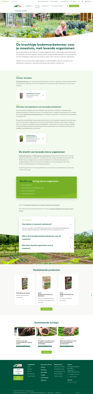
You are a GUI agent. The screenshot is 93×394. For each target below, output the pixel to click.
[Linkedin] (75, 382)
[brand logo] (17, 6)
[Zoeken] (67, 6)
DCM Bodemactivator (22, 81)
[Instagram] (71, 382)
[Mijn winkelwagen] (82, 1)
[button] (29, 6)
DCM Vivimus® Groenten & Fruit (33, 114)
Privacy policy (50, 392)
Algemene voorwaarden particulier (20, 392)
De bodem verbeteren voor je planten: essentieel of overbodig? (42, 205)
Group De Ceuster (30, 390)
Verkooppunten (74, 5)
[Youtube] (73, 382)
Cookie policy (58, 392)
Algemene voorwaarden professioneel (37, 392)
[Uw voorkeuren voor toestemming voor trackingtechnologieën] (91, 295)
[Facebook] (68, 382)
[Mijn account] (79, 1)
